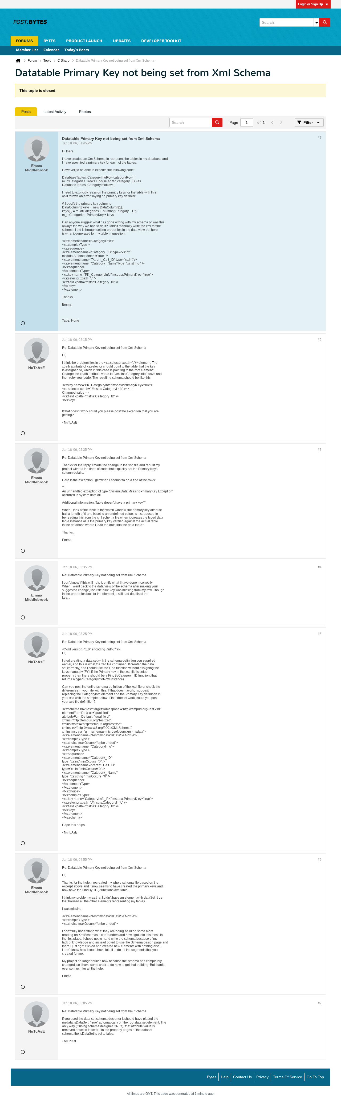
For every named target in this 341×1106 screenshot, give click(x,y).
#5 (320, 634)
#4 (320, 567)
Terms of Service (287, 1077)
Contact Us (242, 1077)
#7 (320, 1003)
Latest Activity (54, 111)
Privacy (262, 1077)
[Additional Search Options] (316, 22)
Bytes (211, 1077)
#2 (320, 340)
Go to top (315, 1077)
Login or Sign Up (310, 4)
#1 (320, 138)
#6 (320, 860)
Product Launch (84, 41)
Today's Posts (76, 50)
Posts (26, 111)
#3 (320, 450)
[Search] (324, 22)
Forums (24, 41)
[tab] (26, 111)
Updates (122, 41)
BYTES (49, 41)
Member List (27, 50)
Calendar (51, 50)
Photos (85, 111)
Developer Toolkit (161, 41)
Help (225, 1077)
